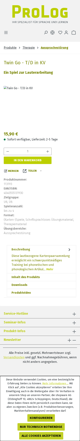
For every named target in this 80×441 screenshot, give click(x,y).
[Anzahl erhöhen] (48, 151)
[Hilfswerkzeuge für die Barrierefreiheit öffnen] (53, 32)
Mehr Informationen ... (55, 383)
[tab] (41, 259)
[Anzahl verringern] (8, 151)
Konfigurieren (41, 418)
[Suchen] (45, 32)
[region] (40, 107)
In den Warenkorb (27, 160)
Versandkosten (14, 357)
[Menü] (7, 32)
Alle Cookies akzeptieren (41, 435)
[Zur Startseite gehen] (40, 15)
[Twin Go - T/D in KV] (40, 107)
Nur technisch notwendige (41, 427)
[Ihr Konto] (66, 32)
